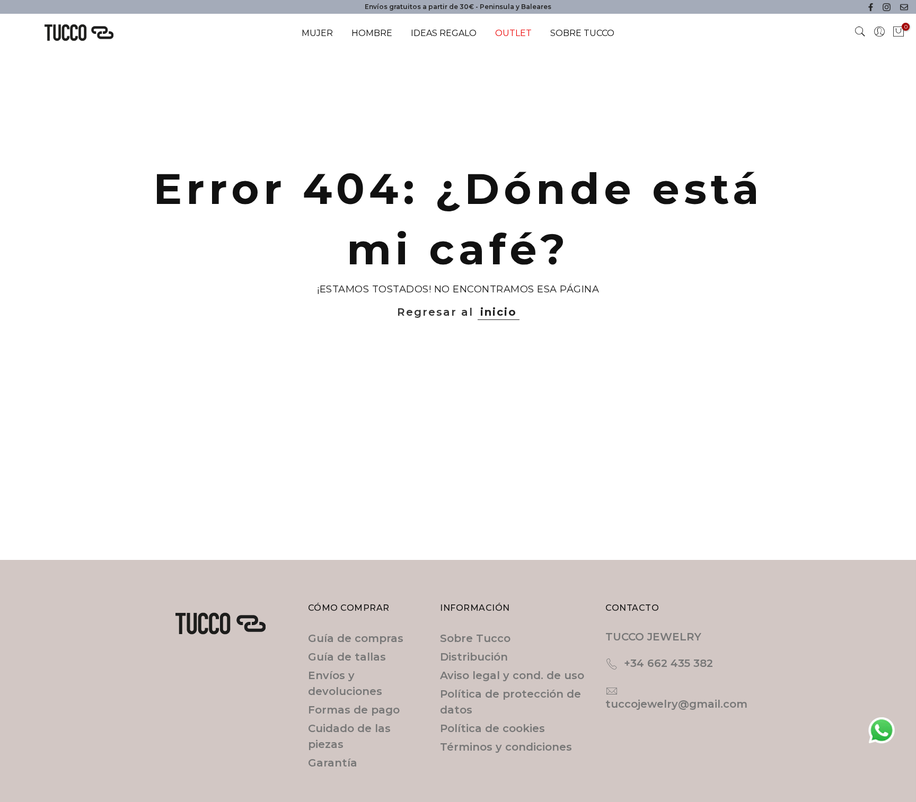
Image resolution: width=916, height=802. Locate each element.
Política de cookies (492, 728)
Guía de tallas (347, 656)
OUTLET (513, 33)
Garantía (332, 762)
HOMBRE (371, 33)
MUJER (317, 33)
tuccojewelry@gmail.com (676, 704)
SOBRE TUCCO (582, 33)
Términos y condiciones (506, 747)
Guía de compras (355, 638)
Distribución (474, 656)
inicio (498, 312)
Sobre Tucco (475, 638)
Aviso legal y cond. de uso (512, 675)
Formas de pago (354, 709)
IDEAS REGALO (444, 33)
